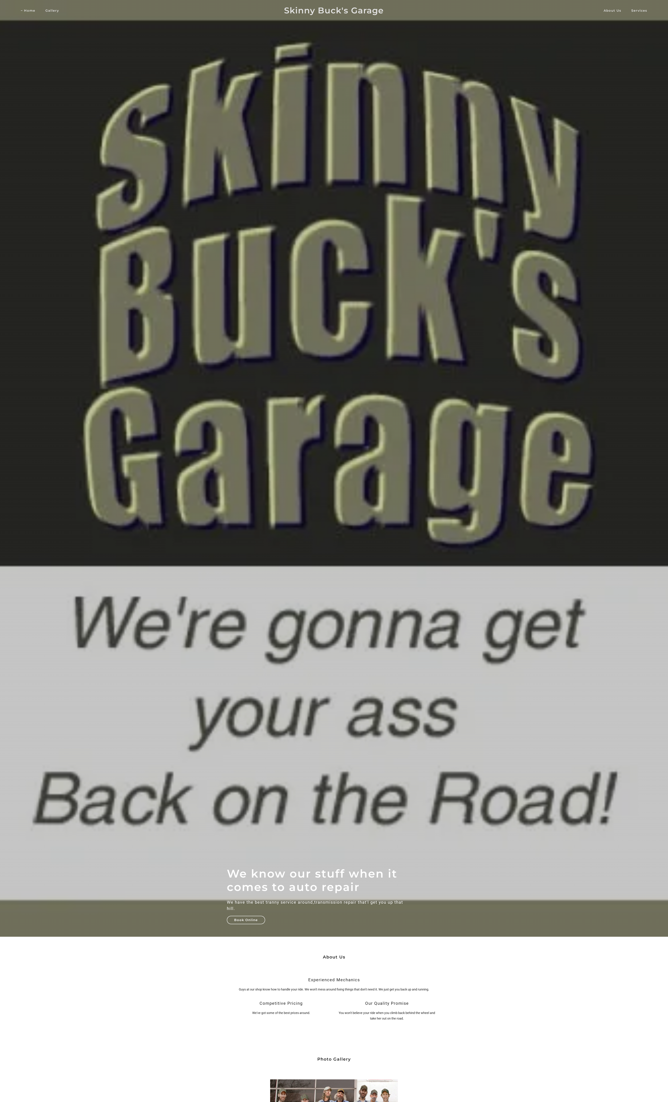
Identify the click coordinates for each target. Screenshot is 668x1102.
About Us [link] (612, 11)
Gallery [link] (52, 11)
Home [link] (29, 11)
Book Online (246, 920)
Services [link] (639, 11)
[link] (334, 12)
